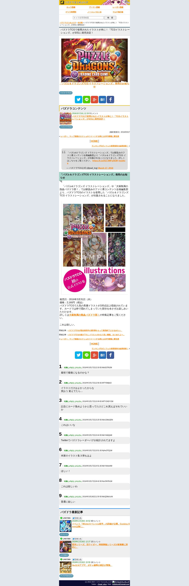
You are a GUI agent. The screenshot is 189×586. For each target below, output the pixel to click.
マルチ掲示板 (118, 12)
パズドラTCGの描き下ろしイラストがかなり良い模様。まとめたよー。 (96, 335)
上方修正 (64, 555)
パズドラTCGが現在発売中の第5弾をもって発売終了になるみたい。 (95, 330)
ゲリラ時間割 (71, 12)
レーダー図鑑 (118, 7)
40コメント (96, 521)
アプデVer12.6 (66, 576)
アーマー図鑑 (94, 7)
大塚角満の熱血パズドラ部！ (84, 315)
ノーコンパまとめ (94, 12)
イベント (64, 534)
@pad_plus (102, 584)
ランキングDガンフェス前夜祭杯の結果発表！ (110, 146)
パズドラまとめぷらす (76, 2)
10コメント (96, 542)
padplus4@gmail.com (120, 584)
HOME (94, 141)
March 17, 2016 (105, 168)
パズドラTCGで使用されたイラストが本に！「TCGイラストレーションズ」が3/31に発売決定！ (100, 117)
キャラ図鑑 (70, 7)
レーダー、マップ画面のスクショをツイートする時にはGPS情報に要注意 (90, 136)
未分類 (80, 22)
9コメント (93, 113)
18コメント (96, 562)
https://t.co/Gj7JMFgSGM (105, 161)
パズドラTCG (66, 93)
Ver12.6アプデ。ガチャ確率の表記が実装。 (92, 565)
